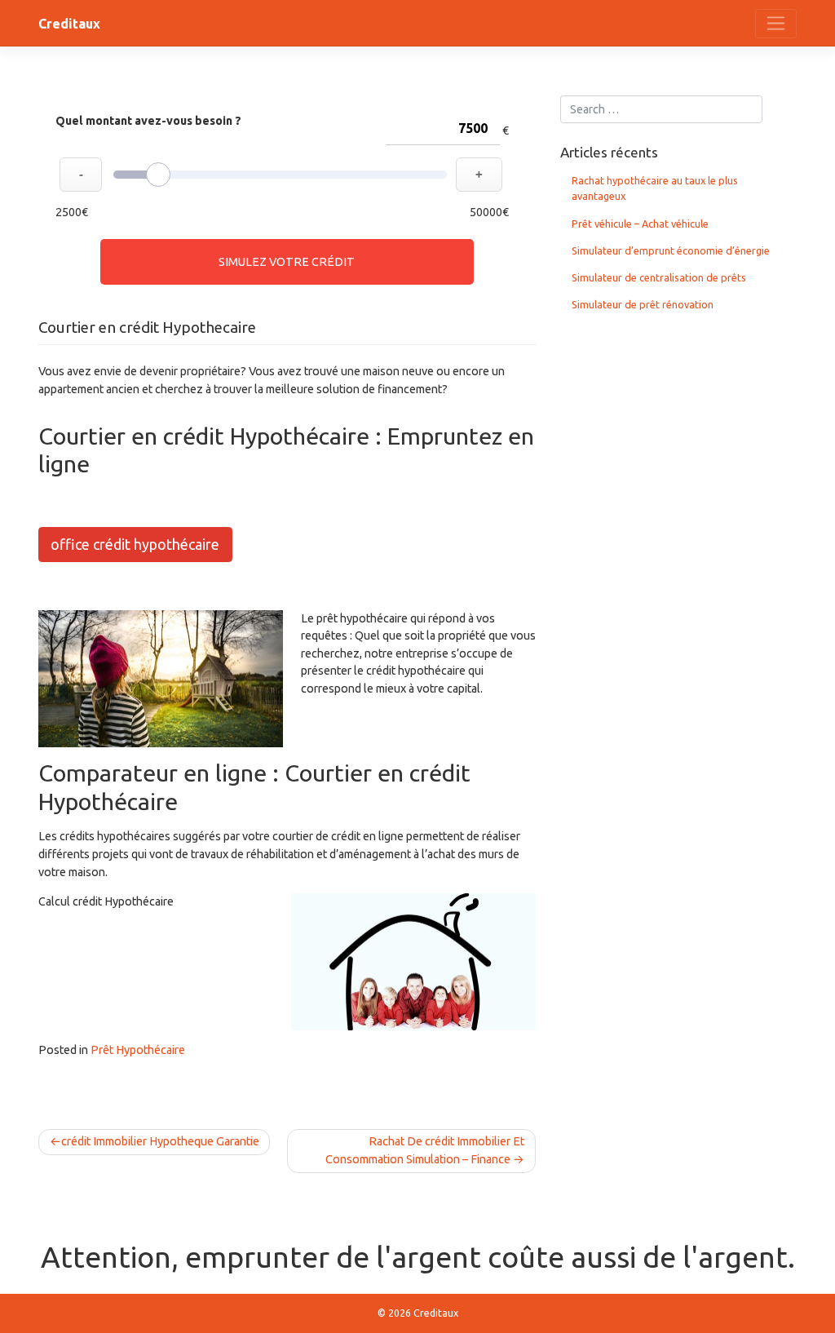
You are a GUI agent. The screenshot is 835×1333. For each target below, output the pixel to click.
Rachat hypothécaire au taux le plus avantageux (655, 188)
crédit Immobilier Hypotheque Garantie (160, 1141)
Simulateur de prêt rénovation (643, 304)
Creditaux (69, 23)
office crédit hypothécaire (135, 544)
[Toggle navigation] (776, 23)
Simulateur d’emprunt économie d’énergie (671, 250)
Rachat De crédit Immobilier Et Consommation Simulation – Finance (424, 1150)
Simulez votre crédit (287, 261)
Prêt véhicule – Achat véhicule (640, 223)
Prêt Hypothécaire (138, 1049)
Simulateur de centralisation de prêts (659, 277)
